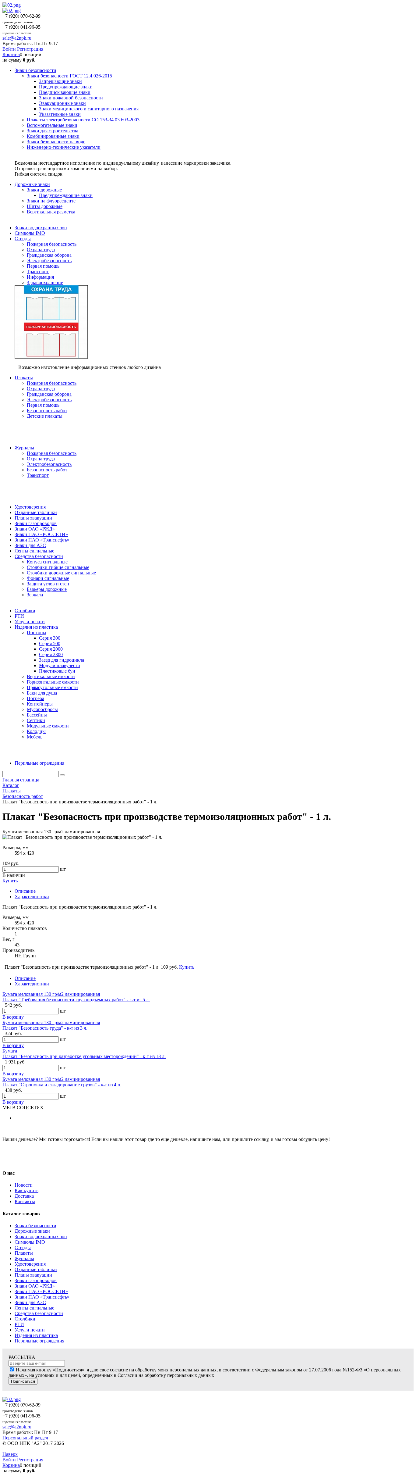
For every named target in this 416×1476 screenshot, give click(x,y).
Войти (9, 49)
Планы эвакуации (33, 1275)
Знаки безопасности (35, 1225)
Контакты (25, 1201)
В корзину (13, 1017)
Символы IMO (30, 1242)
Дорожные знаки (32, 1231)
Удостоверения (30, 1264)
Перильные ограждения (39, 1340)
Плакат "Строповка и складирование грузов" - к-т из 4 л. (61, 1084)
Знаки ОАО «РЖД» (35, 1285)
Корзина (11, 54)
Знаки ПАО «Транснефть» (42, 1296)
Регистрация (30, 49)
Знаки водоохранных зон (41, 1236)
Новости (24, 1185)
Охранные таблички (36, 1269)
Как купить (26, 1190)
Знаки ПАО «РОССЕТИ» (41, 1291)
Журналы (24, 1258)
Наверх (10, 1454)
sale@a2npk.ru (16, 38)
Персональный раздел (25, 1437)
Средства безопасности (39, 1313)
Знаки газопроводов (36, 1280)
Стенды (23, 1247)
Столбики (25, 1318)
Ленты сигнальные (34, 1307)
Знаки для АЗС (30, 1302)
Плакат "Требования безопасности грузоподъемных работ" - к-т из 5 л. (76, 999)
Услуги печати (30, 1329)
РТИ (19, 1324)
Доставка (24, 1196)
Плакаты (24, 1253)
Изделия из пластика (36, 1335)
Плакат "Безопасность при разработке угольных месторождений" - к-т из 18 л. (84, 1056)
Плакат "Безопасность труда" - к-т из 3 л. (44, 1028)
